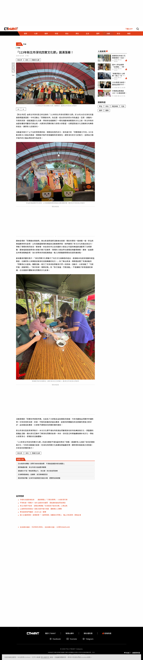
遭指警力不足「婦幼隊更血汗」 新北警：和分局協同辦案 (38, 471)
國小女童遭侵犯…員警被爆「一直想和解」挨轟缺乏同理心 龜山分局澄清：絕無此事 (50, 515)
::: (18, 36)
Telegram (89, 639)
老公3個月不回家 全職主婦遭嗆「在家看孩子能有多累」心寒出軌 (43, 506)
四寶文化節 (35, 60)
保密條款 (115, 106)
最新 (25, 33)
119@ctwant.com (63, 527)
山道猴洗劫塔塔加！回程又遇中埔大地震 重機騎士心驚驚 (41, 509)
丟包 (107, 106)
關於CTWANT (50, 633)
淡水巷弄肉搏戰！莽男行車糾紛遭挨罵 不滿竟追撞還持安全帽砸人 (41, 463)
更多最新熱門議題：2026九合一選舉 (33, 512)
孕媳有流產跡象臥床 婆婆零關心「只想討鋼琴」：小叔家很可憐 (43, 499)
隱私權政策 (45, 657)
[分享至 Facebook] (13, 67)
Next (13, 75)
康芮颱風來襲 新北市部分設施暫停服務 (32, 467)
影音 (118, 33)
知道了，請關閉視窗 (133, 652)
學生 (100, 106)
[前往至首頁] (11, 29)
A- (23, 109)
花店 (122, 106)
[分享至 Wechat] (13, 71)
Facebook (57, 639)
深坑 (26, 60)
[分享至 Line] (13, 64)
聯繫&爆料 (70, 633)
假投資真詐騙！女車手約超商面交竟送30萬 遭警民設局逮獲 (39, 478)
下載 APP (129, 29)
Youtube (73, 639)
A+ (18, 109)
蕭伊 (100, 110)
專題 (128, 33)
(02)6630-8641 (37, 527)
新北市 (19, 60)
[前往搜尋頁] (137, 29)
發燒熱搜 (107, 633)
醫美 (107, 110)
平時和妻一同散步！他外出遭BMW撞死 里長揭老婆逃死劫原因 (43, 502)
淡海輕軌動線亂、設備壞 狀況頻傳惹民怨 (33, 474)
